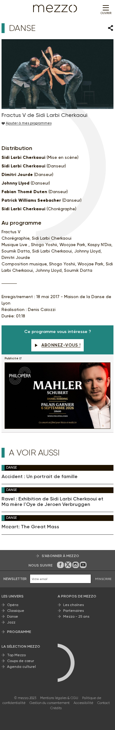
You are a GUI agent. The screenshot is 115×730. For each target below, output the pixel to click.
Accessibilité (83, 703)
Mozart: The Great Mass (30, 527)
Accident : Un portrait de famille (40, 476)
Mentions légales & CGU (59, 698)
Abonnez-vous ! (60, 345)
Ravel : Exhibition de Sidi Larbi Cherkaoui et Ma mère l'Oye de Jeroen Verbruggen (52, 501)
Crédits (56, 708)
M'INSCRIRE (103, 579)
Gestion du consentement (49, 703)
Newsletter (15, 579)
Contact (103, 703)
